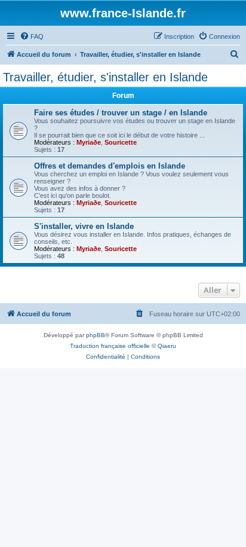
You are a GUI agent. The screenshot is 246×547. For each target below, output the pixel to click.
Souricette (120, 142)
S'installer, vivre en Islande (84, 226)
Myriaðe (88, 142)
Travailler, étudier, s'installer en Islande (105, 77)
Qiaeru (167, 346)
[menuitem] (32, 36)
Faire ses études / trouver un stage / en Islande (120, 112)
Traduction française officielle (110, 346)
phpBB (95, 335)
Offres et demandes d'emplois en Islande (109, 165)
